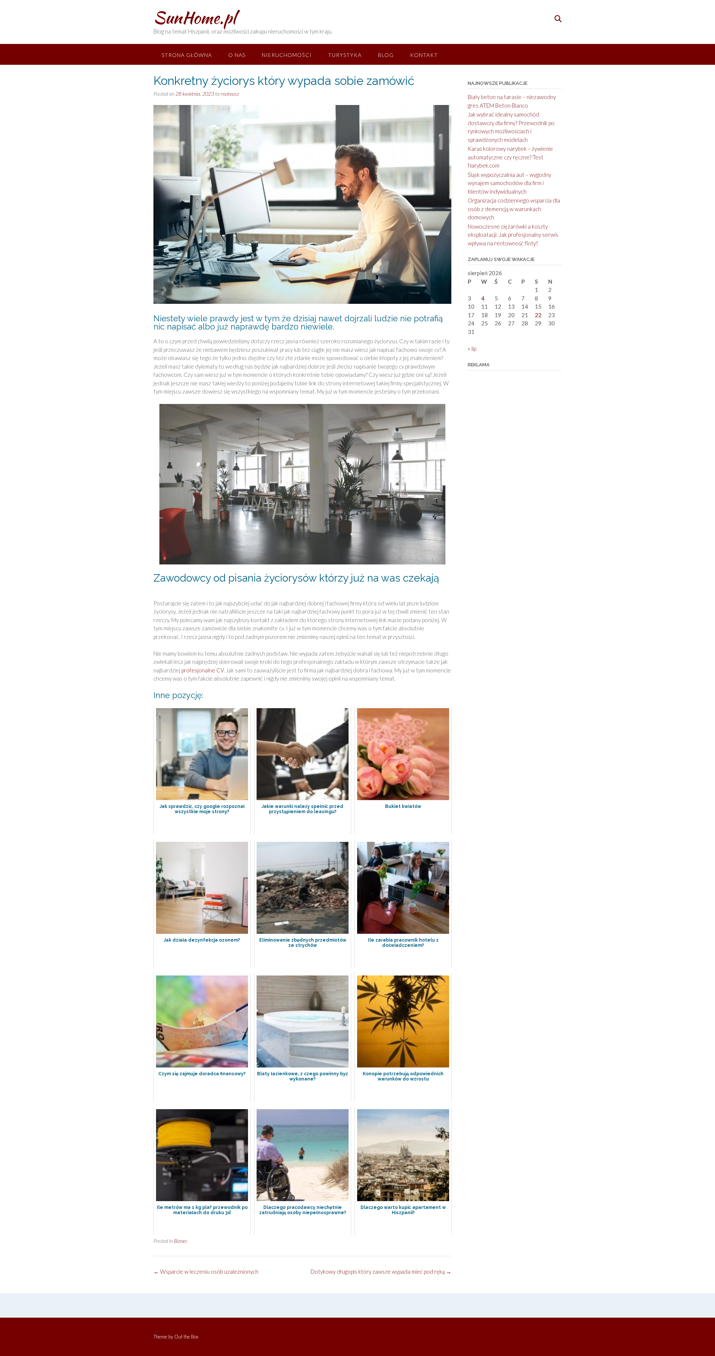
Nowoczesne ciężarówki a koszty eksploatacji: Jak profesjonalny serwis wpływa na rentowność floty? (513, 234)
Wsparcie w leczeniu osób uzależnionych (205, 1271)
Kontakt (424, 55)
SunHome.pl (194, 17)
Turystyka (345, 55)
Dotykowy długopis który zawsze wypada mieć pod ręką (381, 1271)
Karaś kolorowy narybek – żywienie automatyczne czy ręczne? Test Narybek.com (510, 157)
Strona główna (187, 55)
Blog (386, 55)
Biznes (180, 1241)
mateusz (230, 93)
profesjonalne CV (202, 670)
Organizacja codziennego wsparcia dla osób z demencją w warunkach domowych (514, 208)
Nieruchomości (287, 55)
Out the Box (186, 1337)
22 (538, 315)
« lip (472, 348)
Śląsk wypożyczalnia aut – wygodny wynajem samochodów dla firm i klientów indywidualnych (509, 183)
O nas (236, 55)
